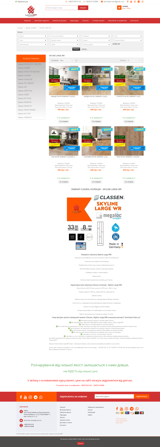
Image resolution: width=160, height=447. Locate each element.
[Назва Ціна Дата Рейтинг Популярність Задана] (66, 60)
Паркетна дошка (59, 21)
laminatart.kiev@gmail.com (114, 1)
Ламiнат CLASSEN (24, 76)
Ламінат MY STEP (24, 114)
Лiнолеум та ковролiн (117, 21)
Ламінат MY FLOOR (24, 98)
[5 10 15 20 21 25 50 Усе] (133, 60)
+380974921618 (74, 1)
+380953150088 (91, 1)
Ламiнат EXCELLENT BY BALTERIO (29, 64)
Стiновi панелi (98, 21)
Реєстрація (91, 412)
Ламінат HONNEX (24, 68)
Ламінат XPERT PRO (25, 91)
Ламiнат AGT (22, 87)
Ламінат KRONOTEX (25, 106)
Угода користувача (121, 421)
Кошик (90, 410)
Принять (80, 443)
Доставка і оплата (66, 422)
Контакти (134, 21)
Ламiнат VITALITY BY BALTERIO (29, 72)
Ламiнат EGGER (23, 95)
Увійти (90, 415)
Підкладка (74, 21)
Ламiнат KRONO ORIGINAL (27, 110)
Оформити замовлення (96, 407)
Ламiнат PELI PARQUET (26, 83)
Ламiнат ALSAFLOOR (25, 79)
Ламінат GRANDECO (25, 117)
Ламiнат (27, 21)
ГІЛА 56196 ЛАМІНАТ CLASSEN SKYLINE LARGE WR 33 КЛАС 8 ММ (75, 157)
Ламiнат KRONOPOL (25, 102)
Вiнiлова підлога (42, 21)
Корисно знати (65, 420)
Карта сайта (119, 423)
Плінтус (85, 21)
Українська (22, 1)
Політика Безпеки (121, 419)
